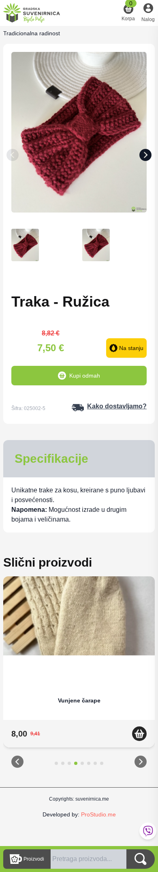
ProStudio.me (98, 814)
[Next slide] (145, 156)
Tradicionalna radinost (31, 33)
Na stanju (131, 348)
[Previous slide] (12, 156)
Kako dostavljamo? (117, 406)
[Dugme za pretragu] (140, 859)
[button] (17, 763)
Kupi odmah (84, 375)
